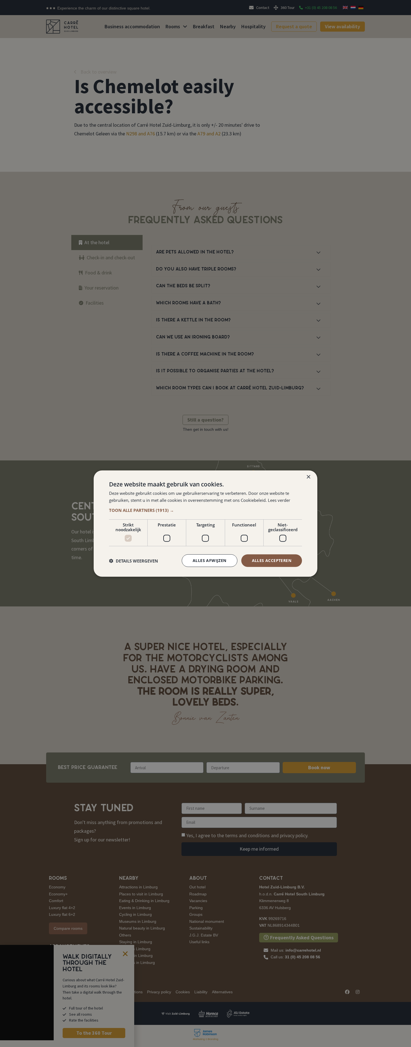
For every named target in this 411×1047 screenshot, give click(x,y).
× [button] (308, 477)
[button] (205, 510)
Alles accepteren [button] (271, 560)
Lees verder (279, 500)
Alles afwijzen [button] (209, 560)
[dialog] (205, 523)
